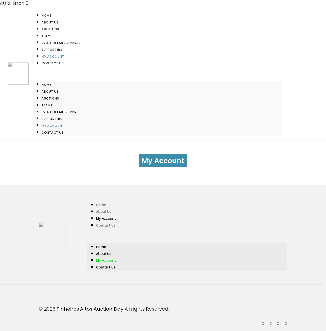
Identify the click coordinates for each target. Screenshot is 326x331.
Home (46, 84)
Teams (46, 105)
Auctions (50, 98)
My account (52, 125)
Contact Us (52, 63)
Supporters (51, 119)
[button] (157, 73)
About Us (49, 91)
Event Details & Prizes (60, 112)
